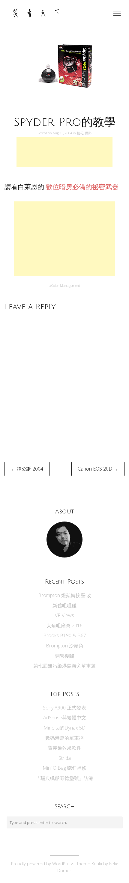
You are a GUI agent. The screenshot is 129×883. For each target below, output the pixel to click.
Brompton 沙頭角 (64, 645)
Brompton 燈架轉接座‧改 (64, 595)
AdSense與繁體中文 (64, 717)
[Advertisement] (64, 152)
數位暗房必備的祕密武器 (82, 187)
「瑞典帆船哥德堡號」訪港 (64, 778)
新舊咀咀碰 (64, 605)
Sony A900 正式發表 (64, 707)
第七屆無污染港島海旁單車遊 (64, 665)
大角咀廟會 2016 (64, 625)
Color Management (65, 285)
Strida (64, 758)
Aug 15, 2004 (63, 133)
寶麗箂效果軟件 (64, 748)
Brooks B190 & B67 (64, 635)
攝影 (88, 133)
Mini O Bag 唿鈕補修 (64, 768)
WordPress (63, 864)
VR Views (64, 615)
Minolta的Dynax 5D (65, 727)
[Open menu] (117, 13)
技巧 (80, 133)
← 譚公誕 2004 (27, 468)
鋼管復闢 (64, 656)
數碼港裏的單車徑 (64, 738)
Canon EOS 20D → (98, 468)
